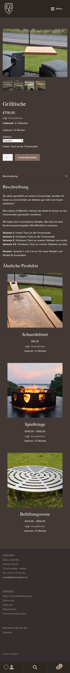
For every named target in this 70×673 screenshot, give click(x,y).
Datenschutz (8, 600)
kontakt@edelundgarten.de (15, 577)
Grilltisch (7, 137)
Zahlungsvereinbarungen (14, 614)
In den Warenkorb (27, 157)
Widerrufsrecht (9, 609)
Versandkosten (15, 118)
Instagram (7, 632)
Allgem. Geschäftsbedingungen (17, 596)
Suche (35, 667)
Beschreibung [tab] (10, 176)
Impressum (8, 605)
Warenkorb (54, 664)
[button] (62, 33)
